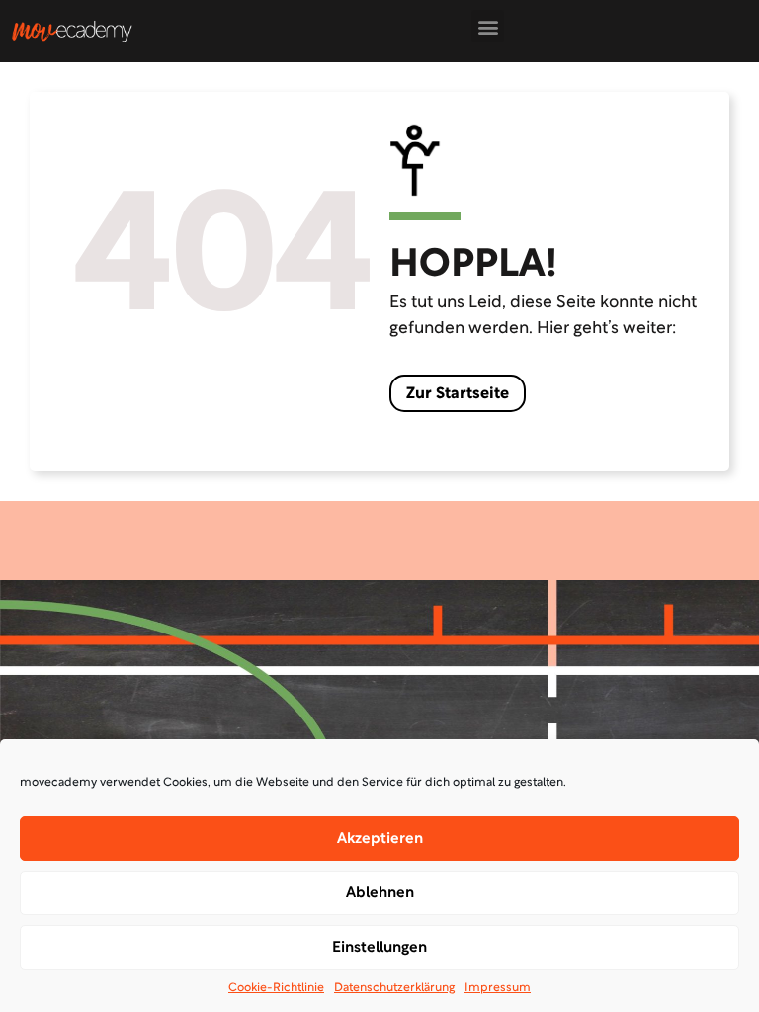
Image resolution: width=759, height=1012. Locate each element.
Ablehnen (380, 893)
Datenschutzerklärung (394, 988)
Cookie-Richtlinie (276, 988)
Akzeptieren (380, 839)
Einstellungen (379, 948)
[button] (487, 26)
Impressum (497, 988)
